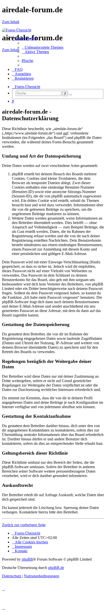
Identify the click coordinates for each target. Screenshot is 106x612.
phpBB (27, 559)
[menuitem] (42, 47)
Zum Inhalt (10, 22)
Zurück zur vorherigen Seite (24, 525)
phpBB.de (56, 568)
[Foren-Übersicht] (16, 30)
